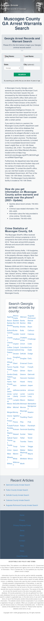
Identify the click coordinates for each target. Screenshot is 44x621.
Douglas (23, 358)
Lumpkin (16, 400)
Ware (9, 453)
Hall (14, 378)
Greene (23, 374)
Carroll (22, 334)
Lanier (22, 394)
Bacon (9, 320)
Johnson (31, 390)
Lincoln (23, 396)
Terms (22, 530)
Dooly (9, 358)
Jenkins (23, 390)
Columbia (23, 347)
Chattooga (32, 339)
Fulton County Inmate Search (17, 490)
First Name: (9, 56)
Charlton (10, 338)
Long (30, 396)
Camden (10, 333)
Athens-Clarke (16, 316)
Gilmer (22, 370)
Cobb (30, 343)
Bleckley (10, 326)
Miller (9, 407)
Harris (9, 381)
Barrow (30, 320)
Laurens (31, 394)
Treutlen (9, 446)
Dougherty (16, 358)
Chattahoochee (23, 338)
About (22, 535)
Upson (15, 450)
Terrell (30, 438)
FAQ (22, 546)
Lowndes (9, 399)
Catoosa (31, 334)
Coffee (9, 347)
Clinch (22, 343)
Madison (31, 400)
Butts (22, 330)
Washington (23, 453)
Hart (14, 381)
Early (30, 358)
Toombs (23, 441)
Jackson (23, 385)
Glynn (30, 370)
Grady (15, 374)
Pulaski (10, 425)
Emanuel (23, 363)
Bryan (30, 326)
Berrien (23, 323)
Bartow (9, 323)
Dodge (30, 353)
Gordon (10, 374)
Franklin (9, 370)
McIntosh (23, 403)
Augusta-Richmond (31, 316)
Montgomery (32, 407)
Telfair (22, 438)
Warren (15, 453)
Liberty (15, 396)
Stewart (16, 434)
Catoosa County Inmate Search (18, 500)
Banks (22, 320)
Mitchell (16, 407)
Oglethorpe (16, 417)
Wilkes (9, 463)
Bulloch (10, 330)
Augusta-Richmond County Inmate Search (22, 505)
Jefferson (16, 390)
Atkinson (23, 317)
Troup (15, 446)
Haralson (31, 378)
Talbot (30, 434)
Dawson (9, 353)
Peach (30, 417)
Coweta (10, 350)
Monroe (23, 407)
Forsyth (30, 367)
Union (9, 450)
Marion (9, 403)
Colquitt (16, 347)
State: (6, 64)
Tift (14, 441)
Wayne (30, 453)
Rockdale (10, 429)
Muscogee (23, 412)
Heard (22, 381)
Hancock (23, 378)
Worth (22, 463)
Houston (9, 385)
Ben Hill (16, 323)
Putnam (16, 425)
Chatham (16, 339)
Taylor (15, 438)
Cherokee (10, 343)
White (15, 458)
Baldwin (16, 320)
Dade (30, 350)
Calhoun (31, 330)
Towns (30, 441)
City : (29, 64)
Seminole (23, 429)
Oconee (9, 417)
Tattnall (9, 438)
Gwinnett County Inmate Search (18, 485)
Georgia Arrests (9, 5)
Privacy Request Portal (22, 525)
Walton (30, 450)
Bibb (29, 323)
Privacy (22, 520)
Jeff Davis (9, 390)
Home (22, 515)
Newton (31, 412)
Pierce (15, 422)
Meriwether (32, 403)
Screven (16, 429)
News (22, 551)
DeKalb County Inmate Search (17, 495)
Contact (22, 540)
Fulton (15, 370)
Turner (22, 446)
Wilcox (30, 458)
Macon (22, 400)
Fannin (9, 367)
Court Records (22, 556)
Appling (10, 317)
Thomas (9, 441)
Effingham (9, 363)
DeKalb (23, 353)
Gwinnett (31, 374)
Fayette (15, 367)
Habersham (10, 378)
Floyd (22, 367)
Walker (22, 450)
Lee (8, 396)
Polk (29, 422)
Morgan (10, 412)
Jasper (30, 385)
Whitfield (23, 458)
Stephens (9, 434)
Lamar (15, 394)
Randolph (31, 425)
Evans (30, 363)
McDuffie (16, 403)
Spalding (31, 429)
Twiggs (30, 446)
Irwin (15, 385)
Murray (15, 412)
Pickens (9, 421)
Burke (15, 330)
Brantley (16, 326)
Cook (30, 347)
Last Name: (29, 56)
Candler (16, 334)
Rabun (22, 425)
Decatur (16, 353)
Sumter (23, 434)
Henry (30, 381)
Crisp (22, 350)
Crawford (16, 350)
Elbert (15, 363)
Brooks (22, 326)
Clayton (16, 343)
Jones (9, 394)
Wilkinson (16, 463)
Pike (21, 422)
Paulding (23, 417)
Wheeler (10, 458)
